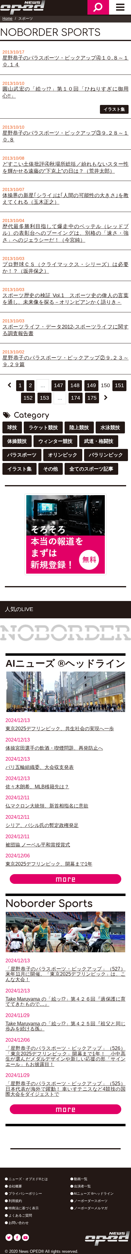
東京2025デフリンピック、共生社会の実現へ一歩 (59, 728)
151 (119, 385)
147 (58, 385)
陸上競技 (79, 427)
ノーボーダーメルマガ (90, 1208)
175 (92, 398)
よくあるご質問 (20, 1215)
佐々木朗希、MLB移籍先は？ (37, 786)
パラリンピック (106, 454)
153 (44, 398)
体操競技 (17, 441)
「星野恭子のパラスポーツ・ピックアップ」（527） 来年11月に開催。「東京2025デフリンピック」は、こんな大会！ (65, 974)
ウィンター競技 (55, 441)
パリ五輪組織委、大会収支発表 (39, 767)
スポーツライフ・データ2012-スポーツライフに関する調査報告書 (65, 330)
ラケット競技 (43, 427)
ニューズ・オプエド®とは (28, 1179)
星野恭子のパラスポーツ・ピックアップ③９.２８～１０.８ (65, 136)
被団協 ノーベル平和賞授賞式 (37, 844)
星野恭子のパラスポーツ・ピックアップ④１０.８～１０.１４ (65, 61)
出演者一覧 (82, 1186)
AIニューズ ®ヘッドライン (93, 1193)
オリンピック (62, 454)
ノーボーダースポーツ (90, 1201)
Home (7, 18)
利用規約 (15, 1201)
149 (91, 385)
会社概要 (15, 1186)
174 (75, 398)
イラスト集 (114, 109)
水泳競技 (110, 427)
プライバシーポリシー (25, 1193)
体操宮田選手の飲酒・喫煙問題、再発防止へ (54, 748)
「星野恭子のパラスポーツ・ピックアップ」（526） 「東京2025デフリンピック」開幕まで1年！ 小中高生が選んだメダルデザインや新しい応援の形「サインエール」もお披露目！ (65, 1056)
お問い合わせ (18, 1222)
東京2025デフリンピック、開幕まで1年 (48, 864)
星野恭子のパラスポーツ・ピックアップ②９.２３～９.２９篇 (65, 361)
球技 (12, 427)
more (65, 879)
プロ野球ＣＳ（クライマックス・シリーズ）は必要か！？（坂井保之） (65, 268)
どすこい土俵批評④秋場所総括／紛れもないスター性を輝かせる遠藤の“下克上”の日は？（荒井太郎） (65, 167)
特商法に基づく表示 (23, 1208)
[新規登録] (65, 534)
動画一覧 (80, 1179)
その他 (50, 468)
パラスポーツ (22, 454)
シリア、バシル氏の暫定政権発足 (42, 825)
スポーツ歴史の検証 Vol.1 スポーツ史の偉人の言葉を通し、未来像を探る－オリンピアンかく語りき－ (65, 299)
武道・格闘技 (98, 441)
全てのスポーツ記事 (91, 468)
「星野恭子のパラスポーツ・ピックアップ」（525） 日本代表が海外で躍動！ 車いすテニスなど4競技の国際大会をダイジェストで (65, 1089)
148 (75, 385)
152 (28, 398)
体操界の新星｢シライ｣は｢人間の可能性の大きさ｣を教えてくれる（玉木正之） (65, 199)
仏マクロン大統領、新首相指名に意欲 (46, 805)
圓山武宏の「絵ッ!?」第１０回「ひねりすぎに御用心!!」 (65, 92)
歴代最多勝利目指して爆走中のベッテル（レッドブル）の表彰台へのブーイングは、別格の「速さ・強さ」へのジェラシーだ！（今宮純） (65, 233)
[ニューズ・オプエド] (23, 6)
